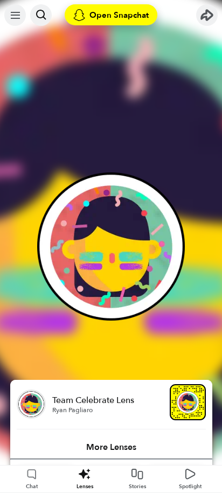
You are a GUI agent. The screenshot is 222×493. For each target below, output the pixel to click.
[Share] (207, 15)
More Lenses (111, 447)
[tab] (111, 447)
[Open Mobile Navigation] (15, 15)
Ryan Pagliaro (72, 410)
